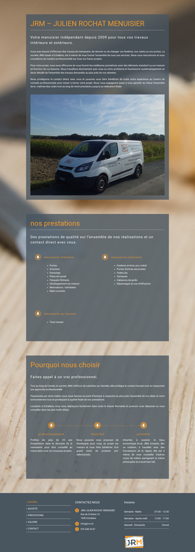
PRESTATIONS (35, 515)
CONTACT (33, 528)
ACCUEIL (33, 501)
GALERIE (32, 522)
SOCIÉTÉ (33, 508)
